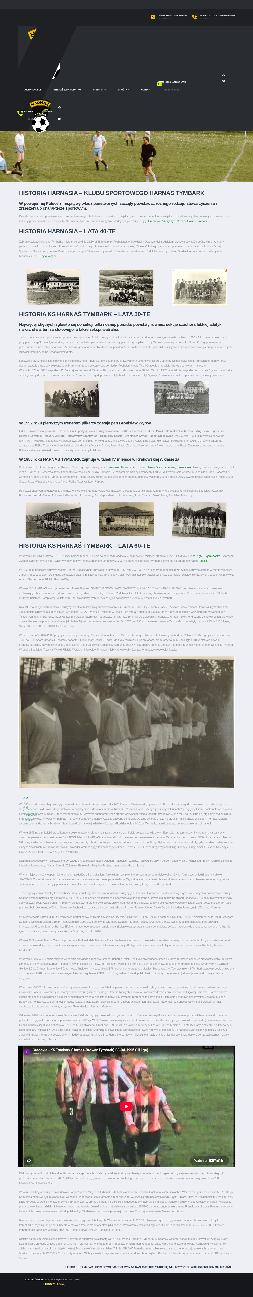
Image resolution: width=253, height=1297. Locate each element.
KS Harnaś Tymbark (35, 1280)
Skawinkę (114, 467)
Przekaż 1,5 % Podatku (67, 89)
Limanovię (170, 467)
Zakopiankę (185, 467)
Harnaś (98, 89)
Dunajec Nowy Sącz (149, 467)
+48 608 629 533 (165, 19)
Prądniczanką (212, 555)
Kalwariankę (128, 467)
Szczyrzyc (168, 221)
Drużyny (123, 89)
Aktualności (32, 89)
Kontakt (146, 89)
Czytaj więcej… (48, 256)
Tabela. (203, 560)
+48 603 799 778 (206, 19)
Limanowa (154, 221)
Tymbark (201, 221)
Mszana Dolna (185, 221)
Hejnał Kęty (195, 555)
